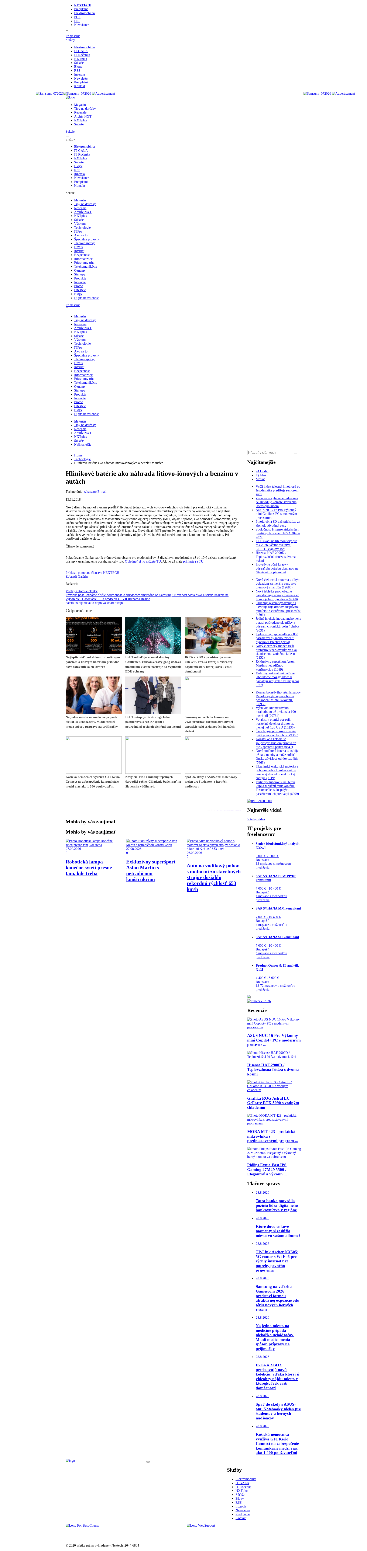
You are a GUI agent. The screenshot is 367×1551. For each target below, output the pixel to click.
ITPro (78, 231)
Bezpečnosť (82, 255)
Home (78, 455)
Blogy (78, 66)
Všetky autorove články (81, 591)
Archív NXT (83, 116)
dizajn (119, 603)
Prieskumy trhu (84, 262)
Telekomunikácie (85, 266)
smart (110, 603)
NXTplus (80, 59)
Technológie (82, 227)
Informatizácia (83, 259)
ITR (77, 21)
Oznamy (80, 270)
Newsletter (81, 25)
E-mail (101, 491)
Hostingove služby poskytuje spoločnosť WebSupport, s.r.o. (227, 1532)
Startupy (79, 274)
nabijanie (81, 603)
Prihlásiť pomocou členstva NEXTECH (92, 572)
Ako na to (81, 235)
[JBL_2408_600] (259, 801)
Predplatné (81, 9)
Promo (78, 286)
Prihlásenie (73, 36)
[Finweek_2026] (259, 1001)
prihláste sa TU (193, 561)
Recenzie (80, 112)
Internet (79, 251)
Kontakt (79, 86)
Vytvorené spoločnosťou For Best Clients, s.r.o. (97, 1532)
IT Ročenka (82, 55)
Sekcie (70, 131)
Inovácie (80, 282)
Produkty (80, 278)
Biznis (78, 247)
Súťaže (79, 63)
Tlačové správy (84, 243)
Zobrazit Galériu (77, 576)
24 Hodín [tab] (262, 471)
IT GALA (81, 51)
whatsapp (90, 491)
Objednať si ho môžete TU (143, 561)
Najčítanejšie (82, 444)
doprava (100, 603)
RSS (77, 70)
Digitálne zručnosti (86, 298)
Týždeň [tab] (261, 475)
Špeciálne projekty (86, 239)
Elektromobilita (84, 13)
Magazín (80, 105)
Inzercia (79, 74)
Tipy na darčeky (85, 108)
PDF (77, 17)
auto (91, 603)
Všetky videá (256, 819)
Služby (70, 40)
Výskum (80, 223)
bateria (70, 603)
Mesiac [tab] (260, 479)
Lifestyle (80, 290)
